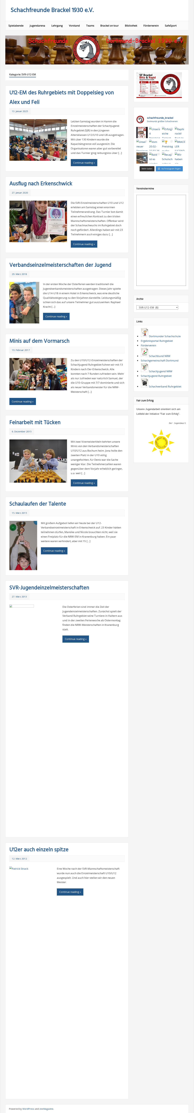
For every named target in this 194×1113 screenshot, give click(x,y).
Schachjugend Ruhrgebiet (156, 376)
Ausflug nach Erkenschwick (40, 184)
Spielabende (15, 25)
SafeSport (171, 25)
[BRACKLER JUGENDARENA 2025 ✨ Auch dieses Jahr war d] (180, 145)
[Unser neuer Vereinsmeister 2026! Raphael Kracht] (142, 145)
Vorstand (74, 25)
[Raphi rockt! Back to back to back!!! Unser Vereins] (180, 132)
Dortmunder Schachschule (164, 336)
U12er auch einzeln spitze (39, 850)
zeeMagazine (46, 1108)
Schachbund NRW (159, 356)
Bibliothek (131, 25)
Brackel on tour (109, 25)
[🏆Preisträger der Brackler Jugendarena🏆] (167, 145)
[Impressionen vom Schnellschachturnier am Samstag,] (142, 158)
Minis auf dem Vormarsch (39, 341)
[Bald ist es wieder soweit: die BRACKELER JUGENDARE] (154, 158)
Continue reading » (84, 162)
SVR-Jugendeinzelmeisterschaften (49, 588)
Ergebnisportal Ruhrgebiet (157, 341)
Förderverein (151, 25)
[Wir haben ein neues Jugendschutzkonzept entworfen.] (180, 158)
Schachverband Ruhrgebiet (164, 386)
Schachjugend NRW (160, 371)
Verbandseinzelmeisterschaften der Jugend (60, 265)
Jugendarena (37, 25)
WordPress (28, 1108)
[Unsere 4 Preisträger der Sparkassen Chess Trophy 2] (154, 132)
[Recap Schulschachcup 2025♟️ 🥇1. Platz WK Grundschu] (167, 158)
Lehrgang (57, 25)
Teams (90, 25)
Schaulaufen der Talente (37, 504)
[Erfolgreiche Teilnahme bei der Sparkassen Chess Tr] (167, 132)
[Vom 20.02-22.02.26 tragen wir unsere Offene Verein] (154, 145)
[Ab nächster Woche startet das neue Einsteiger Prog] (142, 132)
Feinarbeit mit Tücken (34, 422)
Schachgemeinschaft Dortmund (160, 360)
